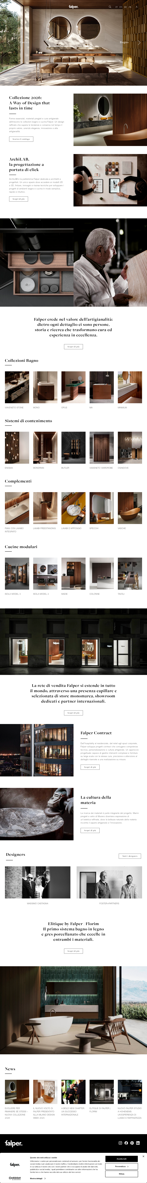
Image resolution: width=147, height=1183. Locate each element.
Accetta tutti (121, 1159)
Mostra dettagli (36, 1178)
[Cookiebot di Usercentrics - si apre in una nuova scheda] (15, 1178)
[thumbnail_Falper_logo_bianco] (73, 7)
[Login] (137, 7)
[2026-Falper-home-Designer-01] (37, 882)
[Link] (17, 390)
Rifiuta (121, 1174)
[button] (24, 7)
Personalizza (120, 1166)
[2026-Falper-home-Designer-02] (109, 882)
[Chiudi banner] (143, 1156)
